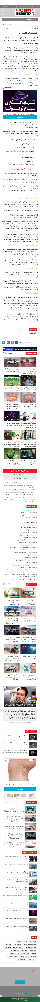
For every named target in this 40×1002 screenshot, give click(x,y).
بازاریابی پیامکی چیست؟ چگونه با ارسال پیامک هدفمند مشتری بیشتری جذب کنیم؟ (16, 888)
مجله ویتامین (33, 333)
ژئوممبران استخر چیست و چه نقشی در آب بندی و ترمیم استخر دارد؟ (16, 903)
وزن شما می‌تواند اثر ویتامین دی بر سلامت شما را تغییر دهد (22, 579)
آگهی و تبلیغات (15, 6)
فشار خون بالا (23, 188)
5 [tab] (20, 722)
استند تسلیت (33, 950)
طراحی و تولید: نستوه (19, 993)
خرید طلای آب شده (18, 947)
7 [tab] (16, 722)
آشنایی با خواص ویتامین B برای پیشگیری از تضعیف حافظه (22, 547)
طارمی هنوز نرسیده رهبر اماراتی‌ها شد (26, 19)
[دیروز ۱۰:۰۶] (33, 913)
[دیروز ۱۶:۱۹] (33, 874)
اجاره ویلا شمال (17, 944)
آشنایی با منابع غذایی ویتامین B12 (27, 527)
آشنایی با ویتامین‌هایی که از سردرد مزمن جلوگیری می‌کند (23, 565)
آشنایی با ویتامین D (28, 33)
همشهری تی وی (7, 6)
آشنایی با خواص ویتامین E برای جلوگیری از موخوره (24, 540)
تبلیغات (34, 974)
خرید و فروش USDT (31, 941)
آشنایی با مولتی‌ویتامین (30, 520)
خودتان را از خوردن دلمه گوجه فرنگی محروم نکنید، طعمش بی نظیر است (19, 492)
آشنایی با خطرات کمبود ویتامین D (28, 512)
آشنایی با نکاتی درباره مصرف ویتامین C (27, 532)
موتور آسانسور (20, 941)
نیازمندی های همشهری (23, 6)
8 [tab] (14, 722)
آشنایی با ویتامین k (31, 555)
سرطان (35, 188)
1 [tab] (29, 722)
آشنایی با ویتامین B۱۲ (30, 517)
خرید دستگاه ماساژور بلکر (30, 944)
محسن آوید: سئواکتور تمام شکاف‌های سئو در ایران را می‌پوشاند (16, 857)
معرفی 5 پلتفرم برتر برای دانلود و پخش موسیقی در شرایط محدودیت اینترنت (15, 872)
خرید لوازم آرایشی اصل (30, 947)
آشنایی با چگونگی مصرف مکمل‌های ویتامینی (25, 560)
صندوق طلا (33, 956)
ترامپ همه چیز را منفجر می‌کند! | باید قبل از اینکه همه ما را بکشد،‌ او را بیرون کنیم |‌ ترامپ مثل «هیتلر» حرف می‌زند (15, 751)
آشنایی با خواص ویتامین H (29, 557)
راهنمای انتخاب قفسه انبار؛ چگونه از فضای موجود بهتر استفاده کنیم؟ (16, 927)
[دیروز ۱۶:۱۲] (33, 897)
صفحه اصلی (35, 25)
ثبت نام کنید (20, 117)
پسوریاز (23, 182)
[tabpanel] (20, 703)
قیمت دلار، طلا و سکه (31, 971)
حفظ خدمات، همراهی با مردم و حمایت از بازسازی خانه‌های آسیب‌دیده (15, 896)
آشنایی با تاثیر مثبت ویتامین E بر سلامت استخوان (24, 552)
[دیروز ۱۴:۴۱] (33, 753)
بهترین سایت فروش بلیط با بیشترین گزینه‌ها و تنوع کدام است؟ (15, 919)
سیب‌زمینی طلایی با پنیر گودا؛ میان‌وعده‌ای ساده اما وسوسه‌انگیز (21, 497)
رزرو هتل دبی (32, 959)
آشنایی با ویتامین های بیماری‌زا (28, 545)
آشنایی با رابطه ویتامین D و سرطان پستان (26, 510)
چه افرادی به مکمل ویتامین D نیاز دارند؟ (22, 169)
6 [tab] (18, 722)
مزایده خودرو (7, 947)
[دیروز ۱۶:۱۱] (33, 905)
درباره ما (34, 969)
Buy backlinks (25, 953)
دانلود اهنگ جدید (12, 956)
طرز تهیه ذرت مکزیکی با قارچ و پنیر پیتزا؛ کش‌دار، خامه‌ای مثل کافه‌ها (20, 495)
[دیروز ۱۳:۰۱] (33, 745)
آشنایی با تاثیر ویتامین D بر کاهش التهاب (26, 550)
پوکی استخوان (17, 78)
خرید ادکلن (8, 944)
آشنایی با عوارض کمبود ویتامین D (28, 567)
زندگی (30, 25)
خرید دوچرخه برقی (14, 950)
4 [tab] (22, 722)
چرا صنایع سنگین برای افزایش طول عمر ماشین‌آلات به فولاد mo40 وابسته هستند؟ (16, 880)
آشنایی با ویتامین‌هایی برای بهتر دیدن (27, 542)
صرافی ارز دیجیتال (14, 953)
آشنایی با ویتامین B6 (30, 530)
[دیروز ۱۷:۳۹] (33, 859)
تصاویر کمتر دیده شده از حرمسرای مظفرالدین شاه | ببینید (15, 743)
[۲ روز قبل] (33, 928)
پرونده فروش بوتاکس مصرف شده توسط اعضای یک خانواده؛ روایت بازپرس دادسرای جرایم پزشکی (20, 714)
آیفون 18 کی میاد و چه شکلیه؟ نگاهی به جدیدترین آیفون (15, 911)
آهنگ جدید (24, 950)
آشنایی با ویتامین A (31, 562)
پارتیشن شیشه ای (24, 956)
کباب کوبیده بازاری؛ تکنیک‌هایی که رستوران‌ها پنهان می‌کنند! (22, 490)
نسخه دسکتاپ (20, 982)
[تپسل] (4, 88)
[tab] (20, 471)
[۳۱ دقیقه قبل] (20, 696)
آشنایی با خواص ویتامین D (29, 537)
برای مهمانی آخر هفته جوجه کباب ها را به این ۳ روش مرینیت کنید (20, 483)
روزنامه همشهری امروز (34, 6)
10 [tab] (9, 722)
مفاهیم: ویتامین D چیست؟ (29, 522)
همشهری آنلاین (25, 12)
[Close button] (39, 996)
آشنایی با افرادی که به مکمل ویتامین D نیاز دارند (25, 515)
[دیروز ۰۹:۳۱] (33, 737)
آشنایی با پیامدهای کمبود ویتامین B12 (27, 535)
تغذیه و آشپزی (24, 25)
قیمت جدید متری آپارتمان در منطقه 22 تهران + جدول (16, 864)
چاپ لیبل (34, 953)
